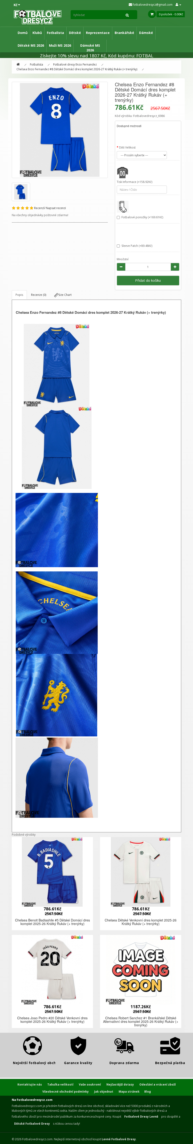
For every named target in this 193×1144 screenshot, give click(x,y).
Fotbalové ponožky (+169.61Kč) (142, 217)
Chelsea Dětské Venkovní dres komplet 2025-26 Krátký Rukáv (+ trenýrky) (141, 922)
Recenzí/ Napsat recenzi (50, 208)
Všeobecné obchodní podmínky (65, 1092)
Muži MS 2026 (60, 45)
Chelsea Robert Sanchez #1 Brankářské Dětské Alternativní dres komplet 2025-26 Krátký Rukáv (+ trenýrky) (140, 1022)
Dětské (75, 32)
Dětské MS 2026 (31, 45)
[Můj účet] (178, 5)
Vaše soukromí (90, 1084)
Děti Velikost (127, 147)
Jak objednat (103, 1092)
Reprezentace (98, 32)
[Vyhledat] (127, 15)
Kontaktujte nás (29, 1084)
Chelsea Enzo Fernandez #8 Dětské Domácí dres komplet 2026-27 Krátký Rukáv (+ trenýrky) (76, 69)
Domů (23, 32)
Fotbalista (55, 32)
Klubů (37, 32)
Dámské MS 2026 (90, 47)
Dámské (146, 32)
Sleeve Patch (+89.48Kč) (136, 246)
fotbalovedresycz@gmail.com (152, 5)
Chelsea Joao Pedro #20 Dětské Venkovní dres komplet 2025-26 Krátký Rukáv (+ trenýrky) (52, 1020)
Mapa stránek (129, 1092)
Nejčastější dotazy (120, 1084)
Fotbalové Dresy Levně (141, 1117)
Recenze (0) (38, 295)
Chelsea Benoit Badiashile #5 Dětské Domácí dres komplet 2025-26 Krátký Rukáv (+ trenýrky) (52, 922)
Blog (147, 1092)
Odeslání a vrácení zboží (157, 1084)
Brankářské (124, 32)
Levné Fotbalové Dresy (119, 1139)
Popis (19, 295)
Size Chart (65, 295)
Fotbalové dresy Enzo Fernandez (75, 64)
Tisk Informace (126, 182)
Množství (123, 259)
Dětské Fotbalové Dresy (32, 1124)
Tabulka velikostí (60, 1084)
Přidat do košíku (148, 280)
